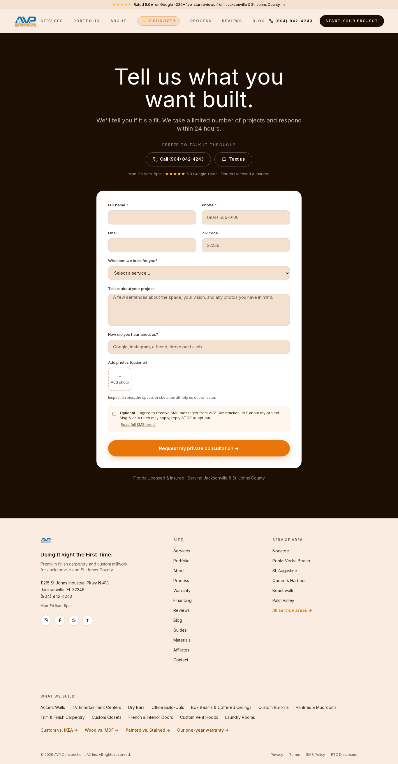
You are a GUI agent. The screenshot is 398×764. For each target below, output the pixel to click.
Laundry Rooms (240, 717)
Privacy (277, 754)
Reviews (232, 21)
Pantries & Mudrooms (316, 707)
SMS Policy (315, 754)
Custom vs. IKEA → (59, 730)
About (118, 21)
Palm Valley (283, 600)
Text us (237, 159)
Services (51, 21)
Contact (180, 659)
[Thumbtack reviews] (87, 620)
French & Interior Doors (150, 717)
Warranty (182, 590)
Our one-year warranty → (203, 730)
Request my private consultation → (199, 448)
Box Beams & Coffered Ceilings (221, 707)
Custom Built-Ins (273, 707)
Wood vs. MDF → (102, 730)
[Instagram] (45, 620)
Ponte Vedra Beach (291, 560)
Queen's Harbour (289, 580)
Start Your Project (351, 21)
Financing (182, 600)
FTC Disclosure (344, 754)
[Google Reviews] (73, 620)
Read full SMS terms (138, 424)
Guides (180, 630)
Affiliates (181, 649)
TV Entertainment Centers (96, 707)
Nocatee (280, 550)
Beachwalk (282, 590)
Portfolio (86, 21)
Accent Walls (52, 707)
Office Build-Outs (168, 707)
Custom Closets (106, 717)
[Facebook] (59, 620)
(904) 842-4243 (294, 21)
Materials (182, 639)
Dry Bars (136, 707)
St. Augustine (284, 570)
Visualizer (158, 21)
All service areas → (292, 610)
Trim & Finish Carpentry (62, 717)
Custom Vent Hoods (199, 717)
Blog (259, 21)
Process (201, 21)
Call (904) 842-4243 (182, 159)
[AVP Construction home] (25, 21)
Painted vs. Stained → (148, 730)
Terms (294, 754)
